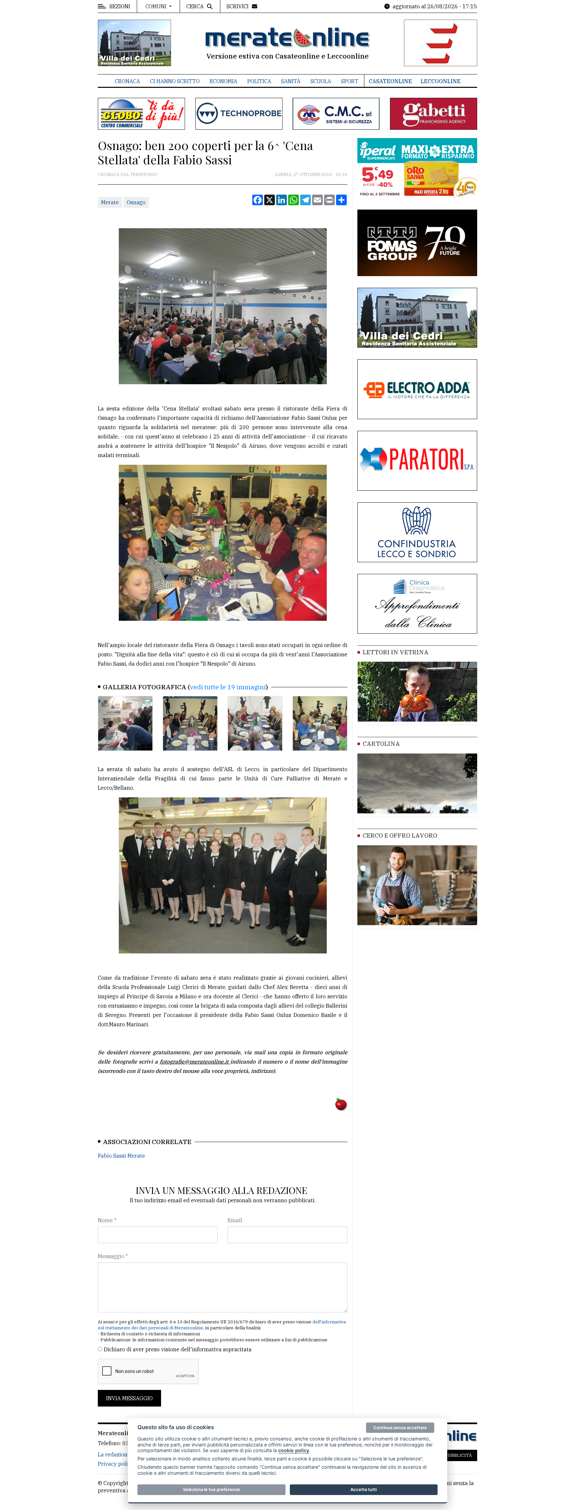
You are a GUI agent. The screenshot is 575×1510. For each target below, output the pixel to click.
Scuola (320, 81)
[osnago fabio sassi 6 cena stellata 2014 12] (320, 723)
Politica (259, 81)
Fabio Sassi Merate (121, 1155)
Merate (110, 202)
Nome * (107, 1220)
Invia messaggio (129, 1398)
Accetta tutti (363, 1489)
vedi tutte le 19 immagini (228, 687)
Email (235, 1220)
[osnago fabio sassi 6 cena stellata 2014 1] (125, 723)
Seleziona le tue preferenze (211, 1489)
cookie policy (293, 1450)
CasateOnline (390, 81)
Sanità (290, 81)
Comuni (156, 6)
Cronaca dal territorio (127, 174)
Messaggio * (113, 1256)
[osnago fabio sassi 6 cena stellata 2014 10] (190, 723)
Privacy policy (115, 1463)
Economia (223, 81)
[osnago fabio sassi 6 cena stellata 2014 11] (255, 723)
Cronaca (127, 81)
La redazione (114, 1454)
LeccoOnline (441, 81)
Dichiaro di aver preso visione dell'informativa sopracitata (178, 1349)
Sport (349, 81)
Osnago (136, 202)
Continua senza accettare (400, 1427)
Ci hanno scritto (175, 81)
